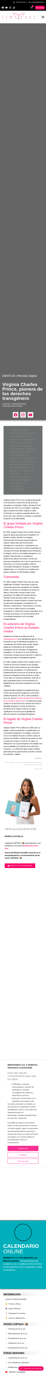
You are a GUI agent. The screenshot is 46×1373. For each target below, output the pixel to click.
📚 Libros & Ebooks (12, 1309)
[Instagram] (10, 7)
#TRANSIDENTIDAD (19, 404)
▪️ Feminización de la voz (15, 1329)
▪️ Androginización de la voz (16, 1348)
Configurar (23, 1155)
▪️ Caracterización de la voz (16, 1358)
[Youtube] (6, 7)
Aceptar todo (23, 1148)
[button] (43, 17)
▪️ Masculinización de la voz (16, 1334)
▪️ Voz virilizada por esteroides (17, 1362)
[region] (23, 1113)
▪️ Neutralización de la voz (15, 1338)
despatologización (10, 639)
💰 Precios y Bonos (13, 1304)
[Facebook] (2, 7)
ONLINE (21, 1248)
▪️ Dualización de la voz (14, 1343)
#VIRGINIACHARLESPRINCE (12, 406)
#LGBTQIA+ (6, 404)
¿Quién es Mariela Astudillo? (16, 1299)
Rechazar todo (23, 1161)
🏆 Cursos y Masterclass (15, 1318)
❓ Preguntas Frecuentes (15, 1313)
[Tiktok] (14, 7)
